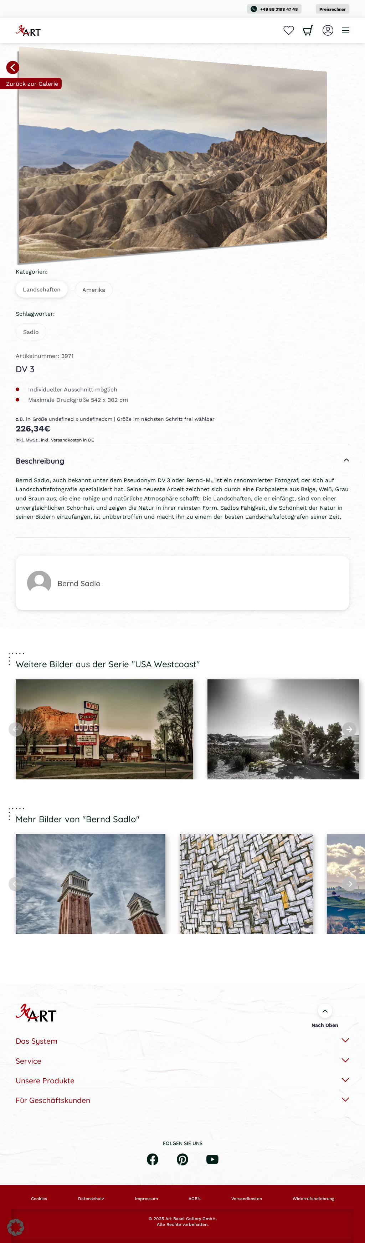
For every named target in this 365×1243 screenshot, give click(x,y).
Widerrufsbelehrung (313, 1199)
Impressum (146, 1199)
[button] (15, 1227)
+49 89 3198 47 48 (279, 9)
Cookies (39, 1199)
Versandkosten (246, 1199)
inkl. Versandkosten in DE (67, 440)
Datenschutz (91, 1199)
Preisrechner (332, 9)
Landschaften (42, 289)
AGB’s (194, 1199)
